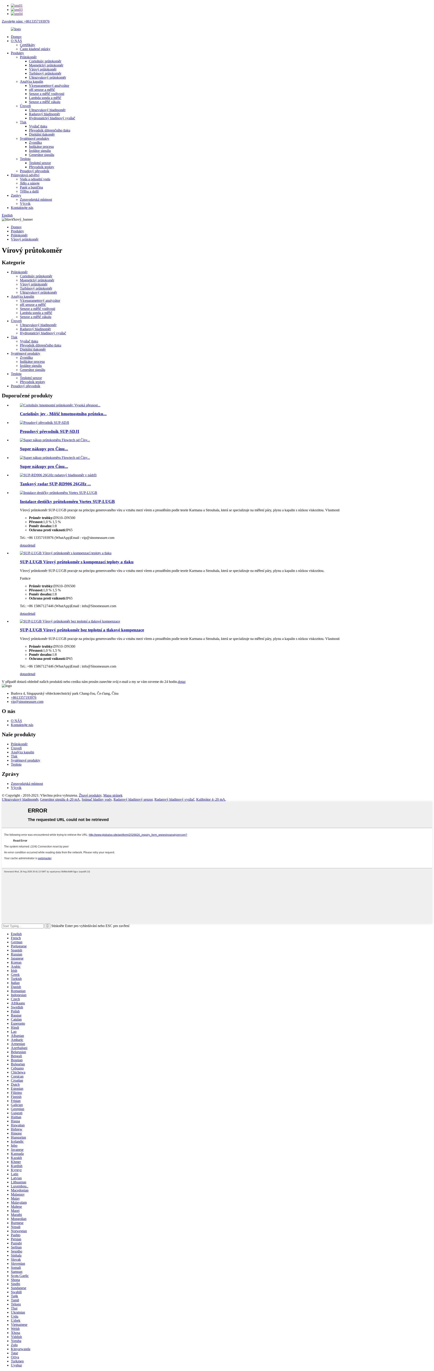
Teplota (25, 159)
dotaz (24, 545)
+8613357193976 (23, 697)
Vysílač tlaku (38, 126)
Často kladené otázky (35, 49)
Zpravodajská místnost (36, 199)
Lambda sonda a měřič (45, 98)
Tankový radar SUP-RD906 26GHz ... (55, 483)
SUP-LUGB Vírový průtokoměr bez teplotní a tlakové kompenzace (82, 630)
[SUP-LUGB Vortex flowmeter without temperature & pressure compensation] (70, 621)
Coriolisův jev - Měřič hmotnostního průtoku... (63, 413)
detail (31, 545)
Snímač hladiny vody (97, 799)
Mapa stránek (113, 795)
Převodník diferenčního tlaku (49, 130)
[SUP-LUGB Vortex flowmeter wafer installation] (58, 493)
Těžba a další (29, 191)
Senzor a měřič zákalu (44, 102)
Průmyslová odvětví (25, 175)
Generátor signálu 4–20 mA (60, 799)
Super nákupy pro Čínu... (44, 448)
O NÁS (16, 41)
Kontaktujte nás (22, 208)
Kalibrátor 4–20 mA (210, 799)
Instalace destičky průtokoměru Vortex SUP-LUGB (67, 501)
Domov (16, 37)
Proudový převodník (34, 171)
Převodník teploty (41, 167)
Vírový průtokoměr (43, 69)
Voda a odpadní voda (35, 179)
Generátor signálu (41, 155)
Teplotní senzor (40, 163)
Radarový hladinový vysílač (174, 799)
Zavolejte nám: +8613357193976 (26, 21)
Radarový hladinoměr (44, 114)
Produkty (17, 53)
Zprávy (16, 195)
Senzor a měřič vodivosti (46, 94)
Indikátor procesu (41, 147)
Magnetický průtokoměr (46, 65)
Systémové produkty (34, 138)
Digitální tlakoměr (42, 134)
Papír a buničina (31, 187)
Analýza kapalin (31, 81)
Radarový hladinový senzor (133, 799)
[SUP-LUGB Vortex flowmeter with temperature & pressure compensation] (65, 553)
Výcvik (25, 203)
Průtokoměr (28, 57)
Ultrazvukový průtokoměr (47, 77)
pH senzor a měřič (42, 90)
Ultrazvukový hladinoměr (47, 110)
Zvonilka (35, 142)
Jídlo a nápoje (30, 183)
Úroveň (25, 106)
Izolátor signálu (40, 151)
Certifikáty (27, 45)
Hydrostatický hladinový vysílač (52, 118)
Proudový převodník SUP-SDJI (49, 431)
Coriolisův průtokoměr (45, 61)
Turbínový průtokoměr (45, 73)
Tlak (23, 122)
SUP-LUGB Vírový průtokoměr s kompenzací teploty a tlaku (77, 561)
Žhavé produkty (90, 795)
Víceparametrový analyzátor (49, 85)
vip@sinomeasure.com (27, 701)
